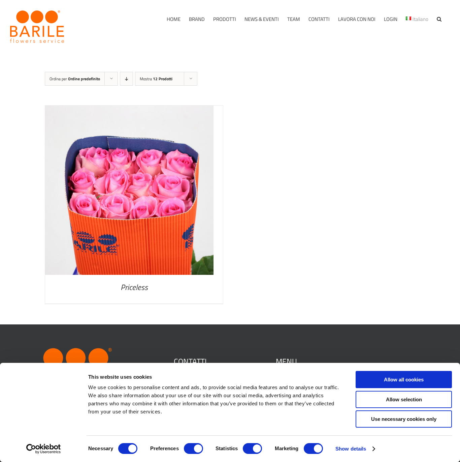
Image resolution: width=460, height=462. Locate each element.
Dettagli (129, 192)
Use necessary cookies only (403, 419)
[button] (439, 19)
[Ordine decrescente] (126, 79)
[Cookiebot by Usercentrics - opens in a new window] (43, 449)
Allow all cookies (404, 379)
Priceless (134, 287)
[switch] (193, 448)
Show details (350, 449)
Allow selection (404, 399)
